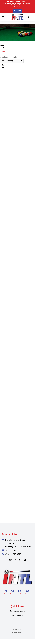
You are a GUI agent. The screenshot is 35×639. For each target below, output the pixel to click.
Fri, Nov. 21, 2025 (6, 166)
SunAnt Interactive (20, 636)
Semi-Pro (3, 425)
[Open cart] (32, 17)
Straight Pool (4, 459)
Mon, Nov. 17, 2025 (7, 218)
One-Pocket (4, 254)
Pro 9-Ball (3, 287)
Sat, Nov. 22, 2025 (6, 390)
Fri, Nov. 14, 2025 (6, 114)
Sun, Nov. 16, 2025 (7, 509)
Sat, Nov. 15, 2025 (6, 337)
